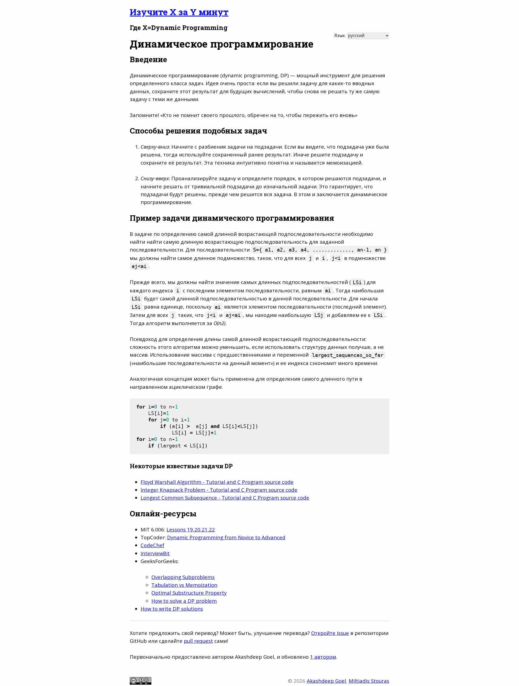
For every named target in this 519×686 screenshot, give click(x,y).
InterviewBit (155, 553)
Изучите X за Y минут (179, 12)
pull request (198, 640)
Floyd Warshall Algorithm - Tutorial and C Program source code (217, 481)
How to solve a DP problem (184, 600)
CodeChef (152, 545)
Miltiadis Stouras (369, 680)
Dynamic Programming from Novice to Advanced (226, 537)
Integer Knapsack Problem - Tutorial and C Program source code (219, 489)
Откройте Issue (330, 633)
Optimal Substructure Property (189, 592)
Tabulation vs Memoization (184, 584)
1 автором (323, 656)
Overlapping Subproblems (183, 577)
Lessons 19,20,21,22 (191, 529)
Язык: (340, 35)
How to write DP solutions (172, 608)
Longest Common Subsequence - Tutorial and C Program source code (225, 497)
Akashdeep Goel (326, 680)
